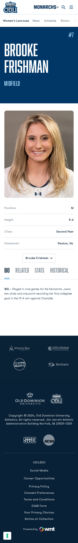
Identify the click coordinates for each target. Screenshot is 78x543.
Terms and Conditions (39, 499)
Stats (39, 270)
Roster (65, 20)
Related (22, 270)
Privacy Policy (39, 486)
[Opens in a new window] (30, 440)
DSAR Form (39, 505)
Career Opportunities (39, 478)
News (36, 20)
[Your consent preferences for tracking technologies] (7, 536)
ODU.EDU (39, 462)
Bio (7, 270)
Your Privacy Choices (39, 512)
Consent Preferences (39, 492)
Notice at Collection (39, 518)
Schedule (50, 20)
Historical (59, 270)
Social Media (39, 470)
